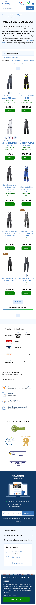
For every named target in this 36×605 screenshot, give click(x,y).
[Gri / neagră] (6, 137)
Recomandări (5, 60)
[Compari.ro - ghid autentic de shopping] (18, 428)
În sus (18, 302)
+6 (15, 138)
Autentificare (28, 513)
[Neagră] (4, 137)
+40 (16, 551)
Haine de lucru (10, 15)
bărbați (26, 40)
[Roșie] (12, 137)
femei (31, 40)
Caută (30, 8)
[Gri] (8, 92)
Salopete (19, 15)
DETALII (10, 111)
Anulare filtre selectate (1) (11, 57)
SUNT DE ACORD (16, 599)
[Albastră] (11, 92)
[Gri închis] (27, 275)
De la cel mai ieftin (16, 60)
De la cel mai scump (29, 60)
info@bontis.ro (16, 557)
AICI (15, 595)
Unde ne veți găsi (19, 563)
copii (3, 43)
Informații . (18, 520)
